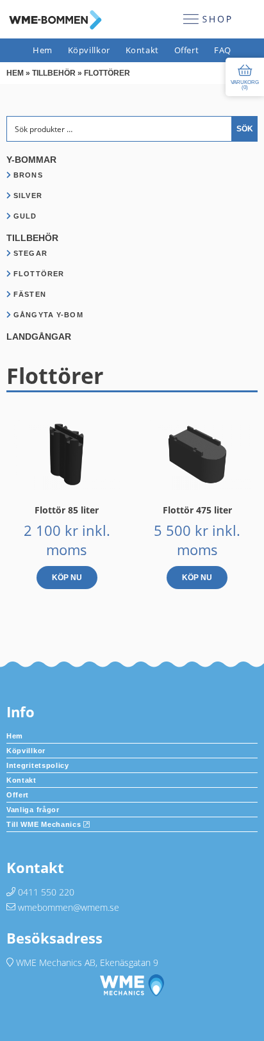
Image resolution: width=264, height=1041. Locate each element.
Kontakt (142, 50)
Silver (27, 195)
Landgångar (38, 336)
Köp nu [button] (67, 577)
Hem (43, 50)
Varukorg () (245, 84)
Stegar (30, 253)
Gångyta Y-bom (48, 315)
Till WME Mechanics (44, 824)
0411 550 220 (46, 892)
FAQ (222, 50)
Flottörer (38, 274)
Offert (186, 50)
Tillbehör (54, 73)
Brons (28, 175)
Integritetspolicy (37, 765)
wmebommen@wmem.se (68, 907)
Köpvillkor (89, 50)
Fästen (29, 294)
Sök (244, 128)
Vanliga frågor (33, 809)
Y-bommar (31, 159)
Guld (25, 216)
